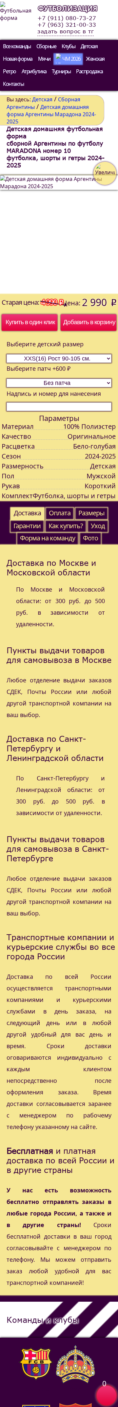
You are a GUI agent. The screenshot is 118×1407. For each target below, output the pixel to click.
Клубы (68, 46)
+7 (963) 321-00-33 (66, 24)
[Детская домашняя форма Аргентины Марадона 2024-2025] (59, 234)
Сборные (46, 46)
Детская (89, 46)
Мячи (44, 58)
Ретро (9, 71)
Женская (95, 58)
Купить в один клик (30, 322)
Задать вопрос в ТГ (65, 31)
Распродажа (89, 71)
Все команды (17, 46)
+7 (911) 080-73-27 (66, 18)
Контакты (13, 83)
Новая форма (17, 58)
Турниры (61, 71)
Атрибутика (34, 71)
